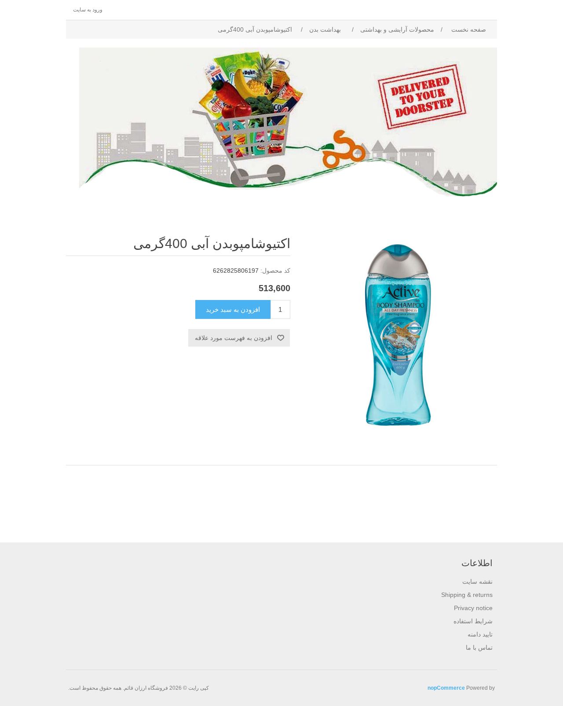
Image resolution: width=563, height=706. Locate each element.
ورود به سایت (87, 10)
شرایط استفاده (473, 621)
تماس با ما (479, 647)
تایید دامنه (480, 634)
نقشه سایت (477, 581)
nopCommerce (446, 688)
